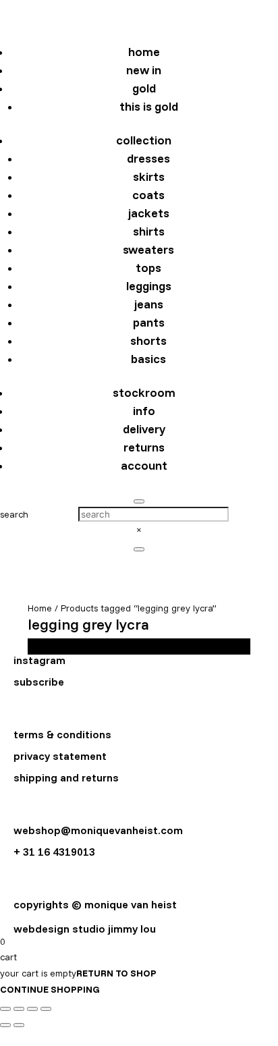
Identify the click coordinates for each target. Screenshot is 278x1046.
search (14, 514)
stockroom (144, 392)
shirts (149, 231)
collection (143, 140)
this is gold (148, 106)
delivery (144, 429)
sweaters (148, 249)
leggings (148, 286)
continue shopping (50, 989)
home (144, 51)
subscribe (38, 681)
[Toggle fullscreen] (18, 1009)
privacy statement (60, 756)
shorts (148, 340)
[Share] (32, 1009)
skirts (149, 176)
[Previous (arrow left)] (5, 1025)
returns (144, 447)
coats (148, 194)
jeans (148, 304)
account (144, 465)
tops (148, 267)
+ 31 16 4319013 (54, 851)
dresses (148, 158)
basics (148, 358)
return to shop (116, 973)
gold (144, 88)
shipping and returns (66, 777)
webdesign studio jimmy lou (84, 928)
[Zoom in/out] (5, 1009)
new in (143, 70)
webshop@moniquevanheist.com (98, 830)
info (144, 410)
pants (149, 322)
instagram (39, 660)
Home (40, 608)
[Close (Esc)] (45, 1009)
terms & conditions (62, 734)
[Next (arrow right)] (18, 1025)
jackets (148, 213)
